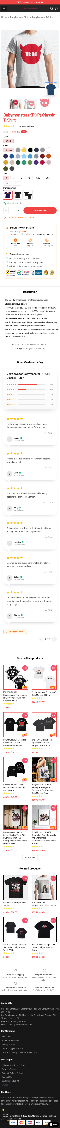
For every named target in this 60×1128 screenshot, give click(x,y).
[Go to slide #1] (15, 104)
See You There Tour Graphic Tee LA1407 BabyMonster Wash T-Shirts (15, 947)
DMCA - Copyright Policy (12, 1048)
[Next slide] (54, 59)
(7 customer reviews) (25, 126)
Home (4, 17)
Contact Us (7, 1077)
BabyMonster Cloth (19, 17)
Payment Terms (8, 1069)
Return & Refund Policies (12, 1073)
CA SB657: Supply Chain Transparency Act (20, 1052)
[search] (51, 8)
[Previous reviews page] (40, 639)
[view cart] (56, 8)
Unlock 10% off (5, 1115)
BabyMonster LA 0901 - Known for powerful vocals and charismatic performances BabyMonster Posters (44, 838)
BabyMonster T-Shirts (42, 17)
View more (30, 857)
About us (6, 1037)
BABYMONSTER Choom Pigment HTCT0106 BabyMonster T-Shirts (42, 743)
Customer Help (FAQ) (11, 1081)
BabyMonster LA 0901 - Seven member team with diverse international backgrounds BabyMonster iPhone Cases (15, 838)
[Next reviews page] (54, 639)
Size (5, 173)
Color (5, 145)
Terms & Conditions (10, 1040)
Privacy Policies (8, 1044)
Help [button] (55, 1124)
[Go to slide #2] (30, 104)
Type (5, 136)
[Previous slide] (5, 59)
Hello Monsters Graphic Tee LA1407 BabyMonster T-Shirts (43, 947)
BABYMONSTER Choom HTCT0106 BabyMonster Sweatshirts (14, 787)
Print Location (9, 188)
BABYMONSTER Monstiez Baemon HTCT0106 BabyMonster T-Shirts (14, 743)
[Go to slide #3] (44, 104)
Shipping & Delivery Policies (13, 1065)
